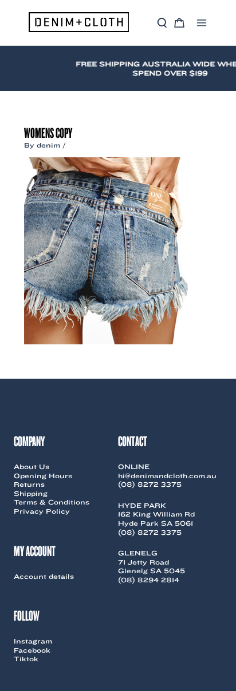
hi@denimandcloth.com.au (167, 475)
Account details (44, 576)
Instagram (33, 641)
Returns (29, 484)
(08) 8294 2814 (148, 579)
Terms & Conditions (51, 502)
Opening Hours (43, 475)
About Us (31, 466)
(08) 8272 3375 (150, 484)
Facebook (32, 650)
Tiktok (26, 658)
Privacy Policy (42, 511)
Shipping (31, 493)
